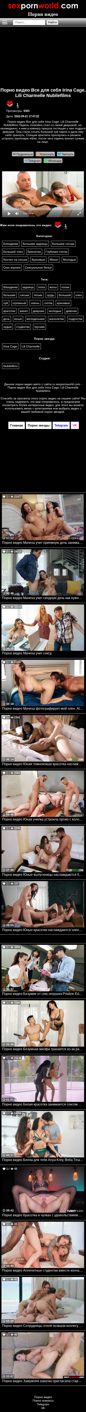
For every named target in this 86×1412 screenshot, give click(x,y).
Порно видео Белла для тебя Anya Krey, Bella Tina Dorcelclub (43, 1160)
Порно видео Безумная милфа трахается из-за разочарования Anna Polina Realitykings (43, 1049)
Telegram (43, 1404)
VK (43, 1408)
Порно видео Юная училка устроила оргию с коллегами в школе (43, 819)
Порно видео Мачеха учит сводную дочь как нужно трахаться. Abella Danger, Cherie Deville (43, 598)
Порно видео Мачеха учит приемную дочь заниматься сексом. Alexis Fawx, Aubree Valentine (43, 542)
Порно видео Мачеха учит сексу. (27, 653)
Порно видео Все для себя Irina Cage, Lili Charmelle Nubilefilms (43, 92)
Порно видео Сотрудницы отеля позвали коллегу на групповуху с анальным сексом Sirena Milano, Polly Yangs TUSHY (43, 1325)
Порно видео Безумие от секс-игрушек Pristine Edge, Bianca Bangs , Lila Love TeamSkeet (43, 994)
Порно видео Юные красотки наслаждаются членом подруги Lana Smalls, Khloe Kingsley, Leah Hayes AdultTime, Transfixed (43, 930)
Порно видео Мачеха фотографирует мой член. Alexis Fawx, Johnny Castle (43, 708)
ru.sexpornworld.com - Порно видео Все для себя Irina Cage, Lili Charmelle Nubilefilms (45, 387)
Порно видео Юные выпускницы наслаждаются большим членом (43, 874)
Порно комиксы (43, 1400)
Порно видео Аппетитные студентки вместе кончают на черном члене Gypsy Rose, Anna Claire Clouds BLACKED (43, 1270)
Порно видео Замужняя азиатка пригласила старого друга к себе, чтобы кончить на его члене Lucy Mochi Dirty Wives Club (43, 1381)
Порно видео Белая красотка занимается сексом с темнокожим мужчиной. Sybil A (43, 1104)
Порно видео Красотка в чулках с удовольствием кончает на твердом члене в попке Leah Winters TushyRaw (43, 1215)
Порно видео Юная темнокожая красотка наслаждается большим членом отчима (43, 764)
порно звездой (54, 411)
